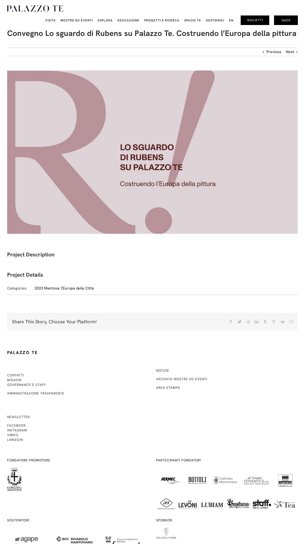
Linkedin (15, 440)
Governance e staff (26, 385)
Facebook (16, 425)
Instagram (17, 430)
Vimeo (12, 435)
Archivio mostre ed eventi (181, 379)
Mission (14, 380)
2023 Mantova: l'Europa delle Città (64, 288)
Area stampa (168, 387)
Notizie (162, 370)
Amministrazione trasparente (35, 393)
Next (290, 51)
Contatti (15, 375)
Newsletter (18, 417)
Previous (273, 51)
